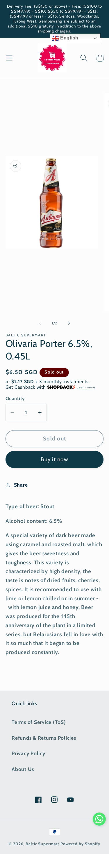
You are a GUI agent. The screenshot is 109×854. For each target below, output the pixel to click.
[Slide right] (68, 323)
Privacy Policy (28, 753)
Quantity (15, 398)
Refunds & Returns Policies (44, 738)
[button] (9, 58)
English (68, 37)
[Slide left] (40, 323)
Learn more (86, 387)
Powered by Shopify (80, 843)
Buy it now (54, 459)
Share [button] (21, 485)
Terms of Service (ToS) (39, 722)
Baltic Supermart (42, 843)
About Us (23, 769)
